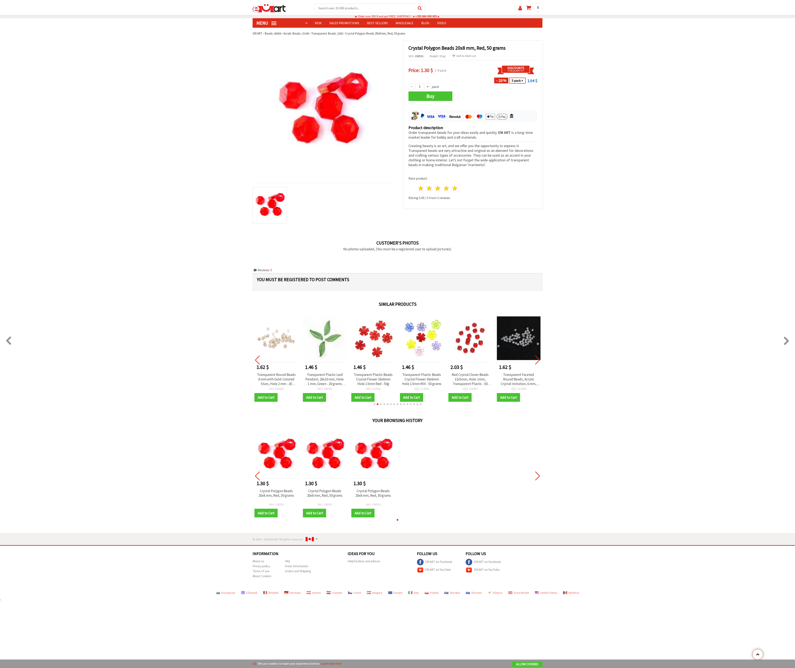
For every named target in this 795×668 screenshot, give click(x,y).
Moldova (574, 593)
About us (258, 561)
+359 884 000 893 (426, 16)
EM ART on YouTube (438, 569)
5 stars (454, 188)
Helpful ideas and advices (364, 561)
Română (273, 593)
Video (441, 23)
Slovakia (455, 593)
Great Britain (521, 593)
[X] (254, 664)
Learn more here (331, 664)
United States (548, 593)
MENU (263, 23)
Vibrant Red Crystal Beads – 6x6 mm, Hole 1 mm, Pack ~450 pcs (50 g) (519, 379)
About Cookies (262, 576)
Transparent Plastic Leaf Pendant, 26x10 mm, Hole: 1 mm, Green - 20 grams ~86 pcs (276, 379)
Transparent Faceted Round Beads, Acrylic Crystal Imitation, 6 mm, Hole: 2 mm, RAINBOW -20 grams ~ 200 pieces (470, 379)
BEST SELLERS (377, 23)
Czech (357, 593)
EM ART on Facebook (438, 562)
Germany (295, 593)
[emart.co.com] (269, 8)
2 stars (429, 188)
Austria (316, 593)
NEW (318, 23)
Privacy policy (261, 566)
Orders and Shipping (298, 571)
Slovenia (476, 593)
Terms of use (261, 571)
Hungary (377, 593)
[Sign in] (520, 8)
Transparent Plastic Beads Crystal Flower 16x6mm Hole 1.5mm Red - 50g (324, 379)
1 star (421, 188)
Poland (434, 593)
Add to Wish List (466, 56)
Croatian (337, 593)
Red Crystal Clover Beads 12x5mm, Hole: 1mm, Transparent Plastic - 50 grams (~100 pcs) (421, 379)
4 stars (446, 188)
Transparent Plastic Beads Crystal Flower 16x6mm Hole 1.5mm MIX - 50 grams (373, 379)
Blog (425, 23)
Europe (398, 593)
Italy (416, 593)
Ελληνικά (251, 593)
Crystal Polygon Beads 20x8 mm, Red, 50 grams (276, 493)
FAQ (287, 561)
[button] (374, 404)
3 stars (438, 188)
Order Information (296, 566)
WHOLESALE (404, 23)
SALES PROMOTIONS (344, 23)
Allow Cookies (527, 664)
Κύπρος (497, 593)
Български (228, 593)
